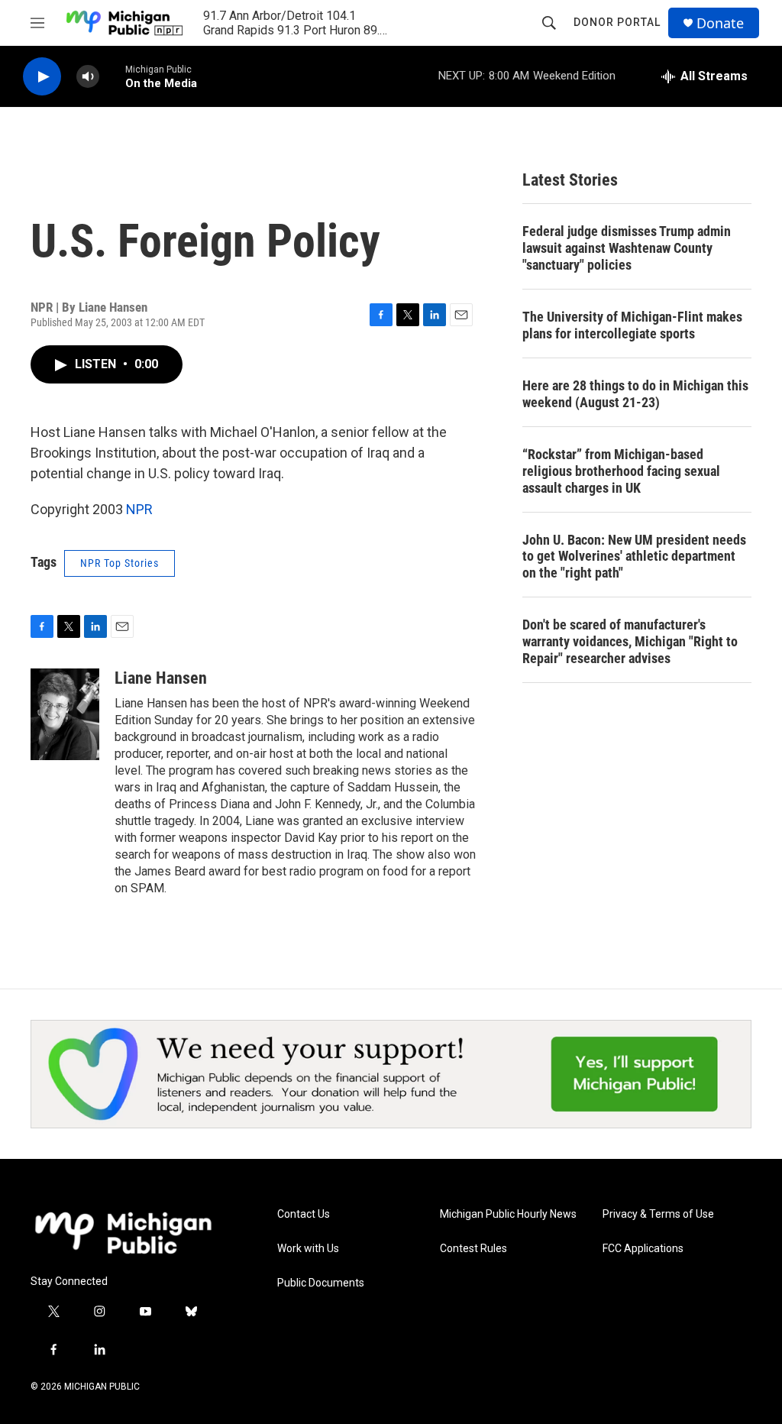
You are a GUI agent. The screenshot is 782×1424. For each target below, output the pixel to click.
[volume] (88, 77)
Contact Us (303, 1214)
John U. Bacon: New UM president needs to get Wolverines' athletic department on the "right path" (634, 556)
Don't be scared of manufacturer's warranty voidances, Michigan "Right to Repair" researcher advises (630, 641)
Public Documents (320, 1283)
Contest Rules (473, 1248)
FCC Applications (643, 1248)
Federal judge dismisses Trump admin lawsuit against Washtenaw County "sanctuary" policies (626, 248)
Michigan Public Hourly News (508, 1214)
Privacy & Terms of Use (658, 1214)
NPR (139, 509)
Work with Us (308, 1248)
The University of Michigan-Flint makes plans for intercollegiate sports (632, 325)
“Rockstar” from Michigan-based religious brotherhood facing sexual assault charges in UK (621, 471)
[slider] (112, 76)
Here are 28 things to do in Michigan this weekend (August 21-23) (635, 393)
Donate (720, 23)
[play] (42, 77)
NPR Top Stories (119, 563)
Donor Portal (617, 22)
